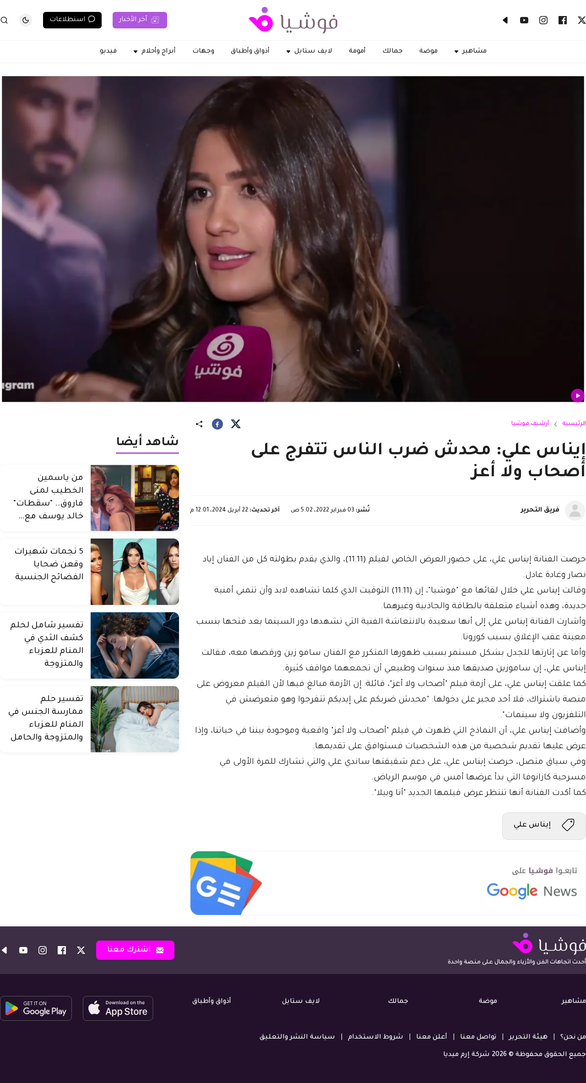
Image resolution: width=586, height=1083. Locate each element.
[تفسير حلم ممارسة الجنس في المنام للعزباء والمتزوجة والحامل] (135, 719)
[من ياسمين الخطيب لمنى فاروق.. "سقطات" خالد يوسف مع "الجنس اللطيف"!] (135, 498)
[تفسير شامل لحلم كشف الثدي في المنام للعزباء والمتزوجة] (135, 645)
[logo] (293, 20)
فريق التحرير (540, 510)
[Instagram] (543, 20)
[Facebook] (563, 20)
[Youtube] (524, 20)
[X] (582, 20)
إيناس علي (532, 825)
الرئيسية (574, 424)
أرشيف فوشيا (530, 424)
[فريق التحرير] (575, 511)
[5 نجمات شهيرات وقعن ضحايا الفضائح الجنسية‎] (135, 572)
